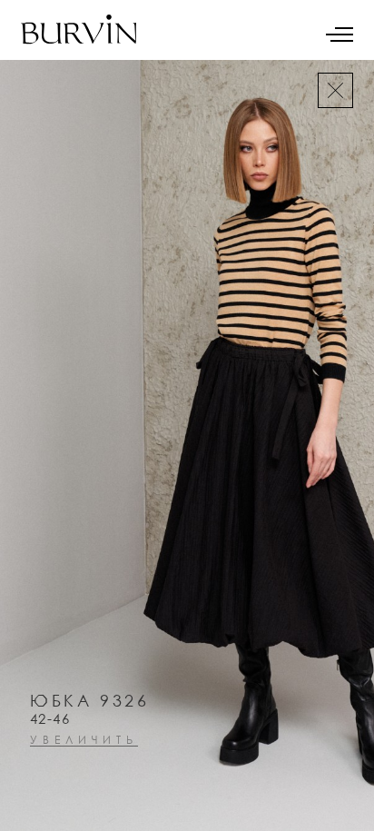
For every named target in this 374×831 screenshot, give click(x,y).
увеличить (84, 741)
